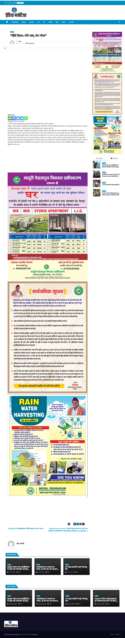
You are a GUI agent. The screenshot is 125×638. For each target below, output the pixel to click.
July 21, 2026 (42, 603)
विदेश (57, 22)
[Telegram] (22, 118)
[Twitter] (18, 118)
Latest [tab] (100, 158)
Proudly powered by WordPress (12, 634)
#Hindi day (31, 43)
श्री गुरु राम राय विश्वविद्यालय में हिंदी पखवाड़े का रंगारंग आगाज (26, 528)
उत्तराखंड (24, 22)
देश (44, 22)
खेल (39, 22)
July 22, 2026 (13, 603)
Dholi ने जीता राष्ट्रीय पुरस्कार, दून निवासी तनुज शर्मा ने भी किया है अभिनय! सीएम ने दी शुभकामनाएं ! (111, 194)
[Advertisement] (48, 160)
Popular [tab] (115, 158)
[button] (119, 22)
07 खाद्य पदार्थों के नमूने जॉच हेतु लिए (76, 568)
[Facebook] (14, 118)
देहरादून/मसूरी (15, 22)
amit (20, 41)
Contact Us (118, 634)
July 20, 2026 (71, 603)
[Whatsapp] (26, 118)
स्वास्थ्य (63, 22)
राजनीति (50, 22)
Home (112, 634)
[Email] (10, 118)
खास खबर (31, 22)
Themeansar (35, 634)
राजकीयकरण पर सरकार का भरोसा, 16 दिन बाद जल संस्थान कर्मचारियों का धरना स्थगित (46, 569)
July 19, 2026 (100, 603)
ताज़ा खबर (71, 22)
